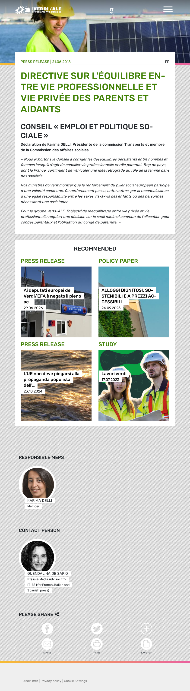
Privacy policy (51, 681)
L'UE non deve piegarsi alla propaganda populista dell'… (51, 379)
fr (167, 62)
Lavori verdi (114, 374)
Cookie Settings (75, 681)
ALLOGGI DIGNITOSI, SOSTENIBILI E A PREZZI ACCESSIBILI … (128, 296)
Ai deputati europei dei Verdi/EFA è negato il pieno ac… (52, 296)
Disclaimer (30, 681)
